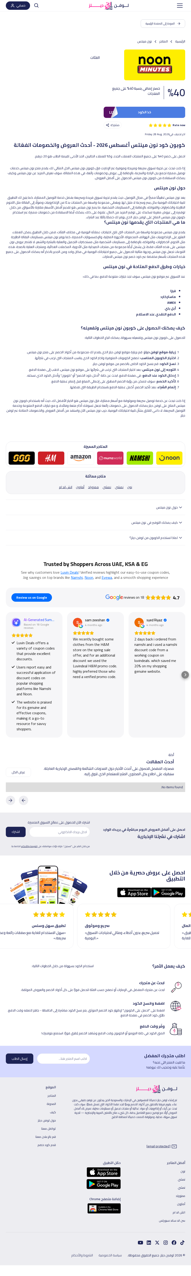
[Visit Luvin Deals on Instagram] (165, 1242)
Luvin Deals (69, 572)
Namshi (77, 577)
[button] (179, 5)
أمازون (181, 1204)
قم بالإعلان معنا (45, 1136)
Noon (89, 577)
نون (183, 1171)
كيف (53, 1112)
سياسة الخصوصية (110, 1255)
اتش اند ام (179, 1212)
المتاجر (52, 1095)
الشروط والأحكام (29, 846)
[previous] (23, 800)
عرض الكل (18, 772)
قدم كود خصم (47, 1145)
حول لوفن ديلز (47, 1120)
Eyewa (107, 577)
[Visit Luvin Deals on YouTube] (140, 1242)
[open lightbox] (154, 64)
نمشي (181, 1179)
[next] (10, 800)
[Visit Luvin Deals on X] (157, 1242)
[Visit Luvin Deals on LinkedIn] (149, 1242)
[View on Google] (77, 622)
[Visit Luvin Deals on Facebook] (182, 1242)
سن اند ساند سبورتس (172, 1220)
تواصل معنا (48, 1128)
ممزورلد (180, 1195)
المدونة (51, 1103)
